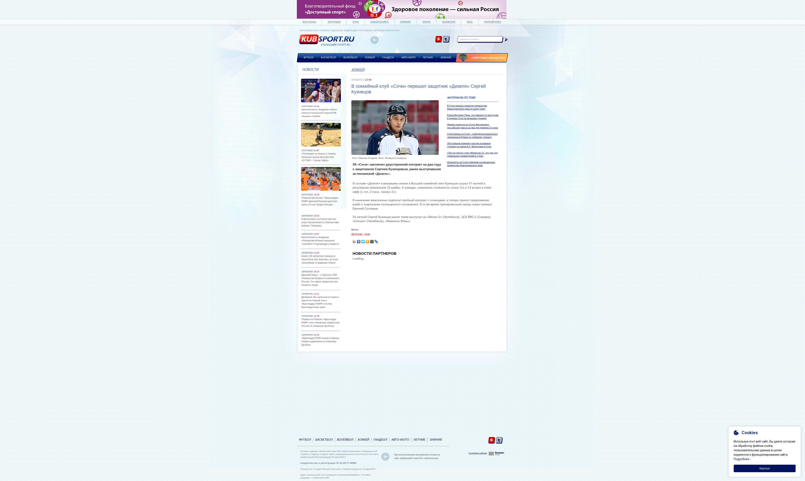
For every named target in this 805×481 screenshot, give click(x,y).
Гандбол (388, 57)
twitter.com (446, 39)
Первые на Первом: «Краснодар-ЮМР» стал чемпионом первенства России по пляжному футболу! (320, 322)
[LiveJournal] (376, 241)
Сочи (356, 22)
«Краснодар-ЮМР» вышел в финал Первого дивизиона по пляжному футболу (320, 341)
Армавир (405, 22)
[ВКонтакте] (359, 241)
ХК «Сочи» (357, 234)
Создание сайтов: (478, 453)
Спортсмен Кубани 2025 (488, 58)
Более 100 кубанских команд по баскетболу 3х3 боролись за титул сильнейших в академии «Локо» (319, 259)
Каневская (448, 22)
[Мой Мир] (372, 241)
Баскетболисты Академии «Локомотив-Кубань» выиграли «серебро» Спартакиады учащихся (320, 240)
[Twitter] (363, 241)
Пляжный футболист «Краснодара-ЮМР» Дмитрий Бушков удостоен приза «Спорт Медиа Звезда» (320, 201)
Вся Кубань (309, 22)
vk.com (438, 39)
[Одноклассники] (367, 241)
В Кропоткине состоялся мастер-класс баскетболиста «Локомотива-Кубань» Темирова (320, 222)
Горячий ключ (492, 22)
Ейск (470, 22)
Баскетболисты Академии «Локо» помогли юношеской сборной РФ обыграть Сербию (319, 112)
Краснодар (334, 22)
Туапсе (426, 22)
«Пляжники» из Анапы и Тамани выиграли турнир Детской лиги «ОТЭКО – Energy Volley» (318, 157)
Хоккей (370, 57)
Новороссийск (379, 22)
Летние (428, 57)
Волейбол (350, 57)
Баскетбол (328, 57)
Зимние (445, 57)
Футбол (309, 57)
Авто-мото (408, 57)
